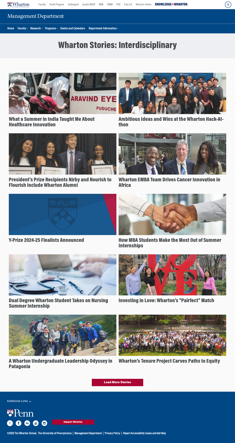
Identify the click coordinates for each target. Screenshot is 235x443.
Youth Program (56, 4)
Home (10, 28)
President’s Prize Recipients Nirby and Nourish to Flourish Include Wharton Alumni (60, 182)
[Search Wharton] (228, 4)
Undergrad (73, 4)
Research (35, 28)
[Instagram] (44, 424)
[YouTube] (36, 424)
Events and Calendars (72, 28)
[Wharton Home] (18, 4)
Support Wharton (73, 422)
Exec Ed (128, 4)
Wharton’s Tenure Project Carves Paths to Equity (169, 361)
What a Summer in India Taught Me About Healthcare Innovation (52, 122)
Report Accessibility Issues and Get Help (144, 433)
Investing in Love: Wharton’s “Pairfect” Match (166, 301)
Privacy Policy (112, 433)
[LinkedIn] (27, 424)
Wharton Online (143, 4)
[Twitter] (10, 424)
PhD (118, 4)
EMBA (110, 4)
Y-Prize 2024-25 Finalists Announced (46, 240)
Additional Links (18, 401)
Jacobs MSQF (88, 4)
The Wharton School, (26, 433)
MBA (101, 4)
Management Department (88, 433)
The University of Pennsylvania (55, 433)
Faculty (42, 4)
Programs (50, 28)
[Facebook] (18, 424)
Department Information (103, 28)
